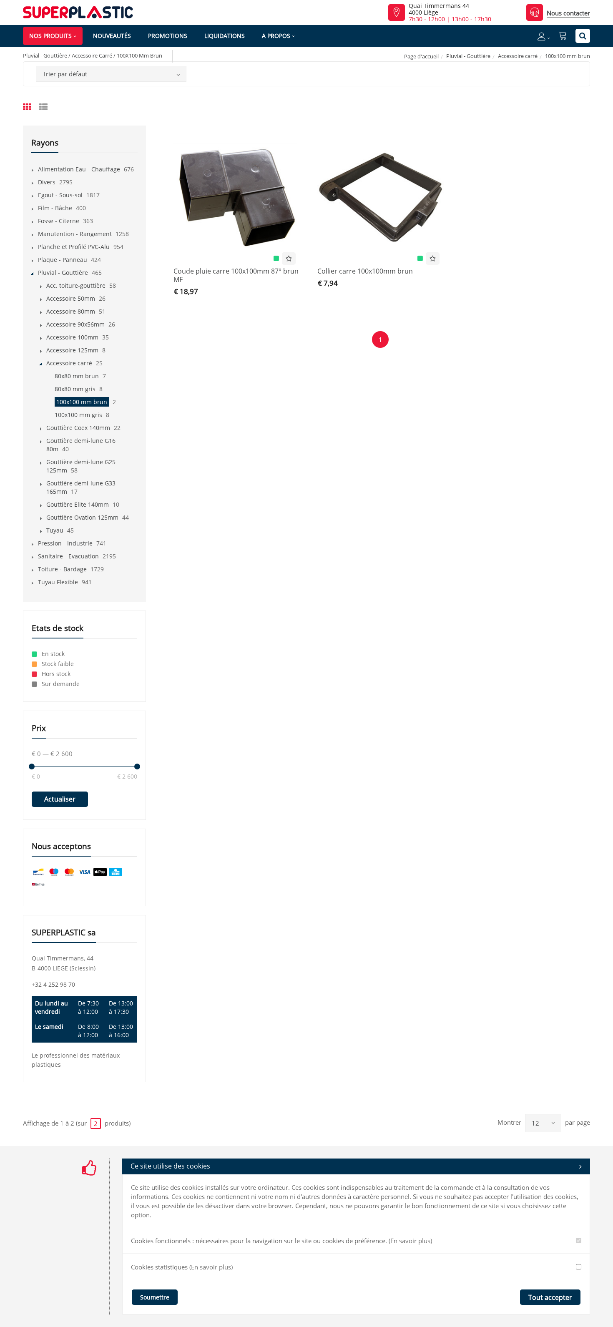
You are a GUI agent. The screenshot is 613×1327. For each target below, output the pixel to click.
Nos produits (50, 36)
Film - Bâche (55, 208)
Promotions (167, 36)
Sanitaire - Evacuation (68, 556)
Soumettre (154, 1297)
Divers (46, 182)
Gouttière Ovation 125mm (82, 517)
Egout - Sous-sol (60, 195)
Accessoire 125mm (72, 350)
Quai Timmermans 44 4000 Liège (439, 9)
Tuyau (54, 530)
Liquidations (224, 36)
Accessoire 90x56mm (75, 324)
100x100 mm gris (78, 415)
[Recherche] (582, 36)
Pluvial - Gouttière (468, 56)
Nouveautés (112, 36)
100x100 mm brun (81, 402)
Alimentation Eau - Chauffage (79, 169)
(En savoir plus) (410, 1241)
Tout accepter (550, 1297)
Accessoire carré (518, 56)
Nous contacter (568, 13)
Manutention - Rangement (75, 234)
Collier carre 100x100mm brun (365, 271)
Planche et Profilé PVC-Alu (74, 247)
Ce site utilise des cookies (170, 1166)
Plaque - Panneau (62, 260)
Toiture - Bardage (62, 569)
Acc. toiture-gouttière (76, 285)
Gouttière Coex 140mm (78, 428)
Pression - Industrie (65, 543)
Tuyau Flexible (58, 582)
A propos (276, 36)
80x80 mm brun (77, 376)
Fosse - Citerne (58, 221)
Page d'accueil (421, 56)
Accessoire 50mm (70, 298)
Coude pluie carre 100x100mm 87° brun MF (236, 275)
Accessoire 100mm (72, 337)
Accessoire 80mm (70, 311)
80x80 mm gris (75, 389)
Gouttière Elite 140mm (77, 504)
